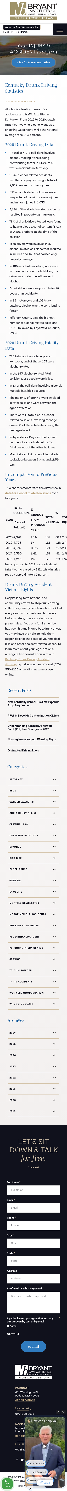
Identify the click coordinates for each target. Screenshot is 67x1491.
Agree (13, 1326)
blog (13, 790)
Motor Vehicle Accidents (21, 101)
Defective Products (23, 835)
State (11, 1253)
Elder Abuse (18, 869)
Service (15, 959)
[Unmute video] (45, 1446)
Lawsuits (15, 892)
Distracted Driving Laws (23, 750)
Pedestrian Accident (24, 936)
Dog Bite (15, 858)
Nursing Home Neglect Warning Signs (32, 739)
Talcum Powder (20, 970)
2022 (12, 1077)
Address (12, 1271)
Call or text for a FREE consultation (21, 27)
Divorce (15, 847)
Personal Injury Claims (26, 948)
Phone (11, 1217)
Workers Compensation (26, 993)
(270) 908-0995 (15, 32)
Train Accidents (21, 981)
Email (11, 1200)
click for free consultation (33, 62)
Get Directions (25, 1400)
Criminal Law (19, 824)
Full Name (13, 1182)
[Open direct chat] (58, 1412)
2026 (12, 1033)
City (10, 1235)
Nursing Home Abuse (24, 925)
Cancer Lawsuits (21, 802)
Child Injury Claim (22, 813)
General (15, 880)
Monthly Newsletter (24, 903)
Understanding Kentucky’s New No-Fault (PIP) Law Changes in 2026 (30, 727)
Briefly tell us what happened (25, 1288)
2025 (12, 1044)
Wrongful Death (21, 1004)
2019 (12, 1111)
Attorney (16, 779)
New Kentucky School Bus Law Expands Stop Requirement (33, 703)
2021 (12, 1089)
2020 (12, 1100)
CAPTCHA (13, 1334)
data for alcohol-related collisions (28, 493)
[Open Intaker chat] (30, 1489)
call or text (23, 1408)
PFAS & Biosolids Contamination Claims (33, 715)
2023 (12, 1066)
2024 (12, 1055)
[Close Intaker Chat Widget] (63, 1412)
